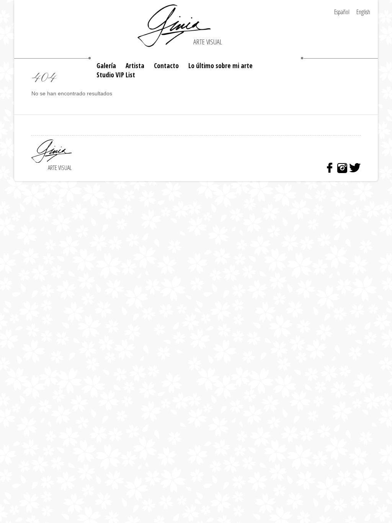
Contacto (166, 65)
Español (342, 12)
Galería (106, 65)
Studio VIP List (115, 74)
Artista (135, 65)
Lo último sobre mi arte (220, 65)
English (363, 12)
